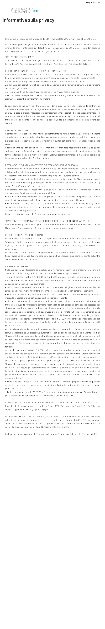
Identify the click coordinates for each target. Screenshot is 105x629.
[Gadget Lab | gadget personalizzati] (103, 10)
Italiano (96, 2)
